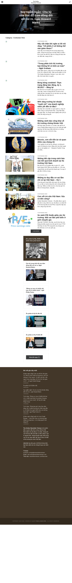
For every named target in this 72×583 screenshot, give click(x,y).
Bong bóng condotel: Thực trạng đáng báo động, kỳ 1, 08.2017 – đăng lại (49, 85)
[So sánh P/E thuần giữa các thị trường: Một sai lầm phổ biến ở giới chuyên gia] (20, 220)
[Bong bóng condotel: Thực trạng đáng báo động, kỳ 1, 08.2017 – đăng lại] (20, 88)
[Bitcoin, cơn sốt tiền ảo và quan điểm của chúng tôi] (20, 145)
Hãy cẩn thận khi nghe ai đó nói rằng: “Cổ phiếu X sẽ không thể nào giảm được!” (52, 46)
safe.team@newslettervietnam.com (36, 454)
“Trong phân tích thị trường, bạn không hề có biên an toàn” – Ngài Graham (51, 65)
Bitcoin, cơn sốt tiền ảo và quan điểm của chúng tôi (52, 141)
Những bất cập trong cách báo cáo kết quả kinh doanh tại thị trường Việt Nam (51, 160)
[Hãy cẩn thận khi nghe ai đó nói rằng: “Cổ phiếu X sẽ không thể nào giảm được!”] (20, 49)
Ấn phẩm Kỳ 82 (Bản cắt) (30, 385)
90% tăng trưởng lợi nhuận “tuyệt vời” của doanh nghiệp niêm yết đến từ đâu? (51, 104)
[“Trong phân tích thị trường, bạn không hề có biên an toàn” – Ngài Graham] (20, 69)
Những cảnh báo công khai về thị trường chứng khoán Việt (51, 122)
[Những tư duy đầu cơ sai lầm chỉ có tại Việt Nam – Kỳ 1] (20, 183)
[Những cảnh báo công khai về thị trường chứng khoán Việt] (20, 126)
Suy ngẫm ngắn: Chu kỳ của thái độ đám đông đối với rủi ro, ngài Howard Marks (36, 17)
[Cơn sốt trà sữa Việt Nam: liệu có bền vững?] (20, 201)
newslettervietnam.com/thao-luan (38, 456)
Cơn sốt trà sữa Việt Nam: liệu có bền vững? (51, 197)
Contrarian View (42, 41)
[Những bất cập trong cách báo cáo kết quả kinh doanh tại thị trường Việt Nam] (20, 164)
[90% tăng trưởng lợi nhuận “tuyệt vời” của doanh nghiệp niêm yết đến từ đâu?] (20, 107)
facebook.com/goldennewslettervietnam (34, 452)
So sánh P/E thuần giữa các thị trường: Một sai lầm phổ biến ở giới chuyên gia (52, 217)
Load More (36, 231)
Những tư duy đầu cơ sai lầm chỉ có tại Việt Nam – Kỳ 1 (51, 179)
